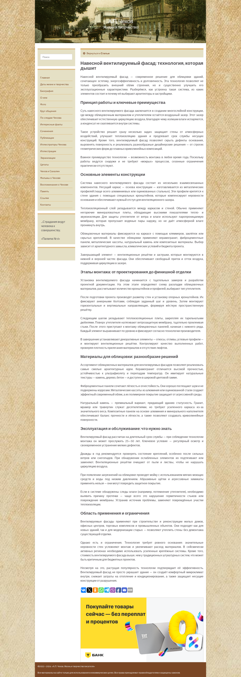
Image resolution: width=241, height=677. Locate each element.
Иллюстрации (48, 151)
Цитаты (44, 164)
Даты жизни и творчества (54, 84)
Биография (46, 90)
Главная (45, 77)
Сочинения (46, 131)
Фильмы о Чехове (50, 177)
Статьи (105, 53)
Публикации (47, 137)
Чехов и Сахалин (50, 171)
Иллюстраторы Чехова (53, 144)
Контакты (45, 204)
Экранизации (47, 157)
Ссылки (44, 197)
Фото (43, 104)
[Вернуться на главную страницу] (120, 21)
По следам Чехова (50, 117)
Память (44, 191)
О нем (43, 97)
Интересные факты (51, 124)
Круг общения (48, 110)
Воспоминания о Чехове (54, 184)
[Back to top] (233, 669)
